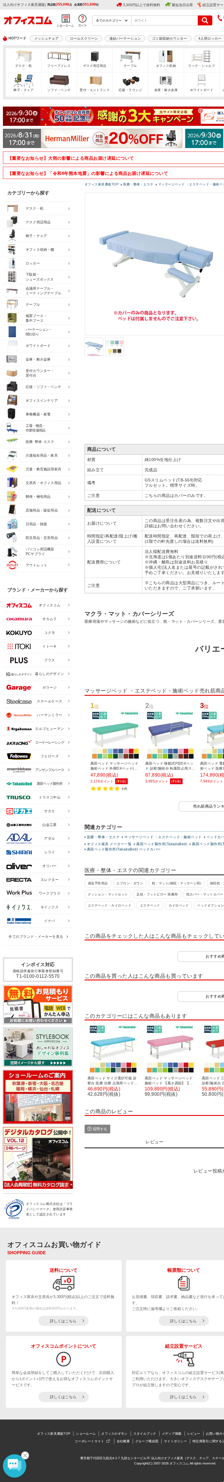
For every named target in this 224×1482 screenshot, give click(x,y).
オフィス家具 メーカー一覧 (109, 844)
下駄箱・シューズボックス (40, 276)
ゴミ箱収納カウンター (169, 38)
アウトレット (37, 565)
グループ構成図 (146, 1441)
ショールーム (86, 1433)
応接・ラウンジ (130, 90)
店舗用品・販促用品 (42, 510)
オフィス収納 (166, 65)
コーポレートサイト (89, 1441)
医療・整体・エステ (103, 837)
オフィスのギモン (114, 1433)
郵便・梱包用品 (38, 497)
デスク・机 (23, 65)
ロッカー (33, 263)
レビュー (193, 1433)
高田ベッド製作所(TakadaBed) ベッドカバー (124, 849)
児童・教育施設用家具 (43, 469)
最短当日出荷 (182, 5)
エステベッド (150, 905)
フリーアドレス (59, 65)
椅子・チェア (23, 90)
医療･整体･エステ (40, 442)
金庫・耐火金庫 (166, 90)
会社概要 (123, 1441)
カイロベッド (179, 905)
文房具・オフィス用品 (43, 483)
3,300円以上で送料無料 (141, 5)
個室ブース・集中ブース (36, 318)
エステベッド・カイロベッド (109, 905)
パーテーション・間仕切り (39, 332)
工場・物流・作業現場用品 (35, 428)
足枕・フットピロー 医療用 (157, 894)
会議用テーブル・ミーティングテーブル (43, 290)
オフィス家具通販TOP (53, 1433)
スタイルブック (144, 1433)
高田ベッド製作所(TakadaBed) (161, 844)
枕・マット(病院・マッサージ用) (177, 883)
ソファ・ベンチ (59, 90)
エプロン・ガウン (129, 883)
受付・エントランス (95, 90)
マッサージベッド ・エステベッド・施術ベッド (163, 837)
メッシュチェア (46, 38)
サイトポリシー (175, 1441)
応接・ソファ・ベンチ (43, 387)
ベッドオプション (210, 905)
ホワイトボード (201, 90)
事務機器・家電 (38, 414)
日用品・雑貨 (36, 524)
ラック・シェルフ (201, 65)
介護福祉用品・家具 (42, 455)
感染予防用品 (98, 883)
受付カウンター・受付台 (40, 373)
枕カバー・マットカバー (204, 894)
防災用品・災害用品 (42, 538)
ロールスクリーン (84, 38)
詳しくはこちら (63, 1321)
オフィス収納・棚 (40, 250)
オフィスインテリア (42, 401)
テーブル (130, 65)
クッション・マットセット (108, 894)
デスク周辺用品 (94, 65)
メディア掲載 (172, 1433)
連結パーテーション (125, 38)
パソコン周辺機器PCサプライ (40, 551)
